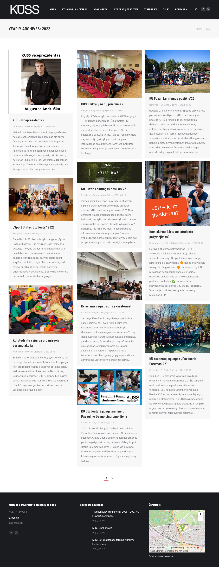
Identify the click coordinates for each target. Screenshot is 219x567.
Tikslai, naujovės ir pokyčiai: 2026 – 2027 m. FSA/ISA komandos (115, 513)
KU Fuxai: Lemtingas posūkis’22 (171, 99)
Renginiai (85, 110)
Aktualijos (18, 126)
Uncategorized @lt (158, 243)
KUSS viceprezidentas (28, 120)
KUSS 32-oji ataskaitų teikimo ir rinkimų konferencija (113, 542)
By (33, 126)
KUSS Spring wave (102, 528)
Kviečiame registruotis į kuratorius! (106, 306)
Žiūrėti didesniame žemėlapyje (161, 556)
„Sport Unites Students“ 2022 (34, 227)
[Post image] (84, 514)
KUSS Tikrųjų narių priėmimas (102, 104)
